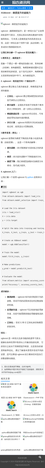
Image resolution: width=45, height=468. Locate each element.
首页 (3, 8)
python (30, 177)
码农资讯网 (22, 458)
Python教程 (21, 8)
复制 (4, 187)
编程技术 (11, 8)
